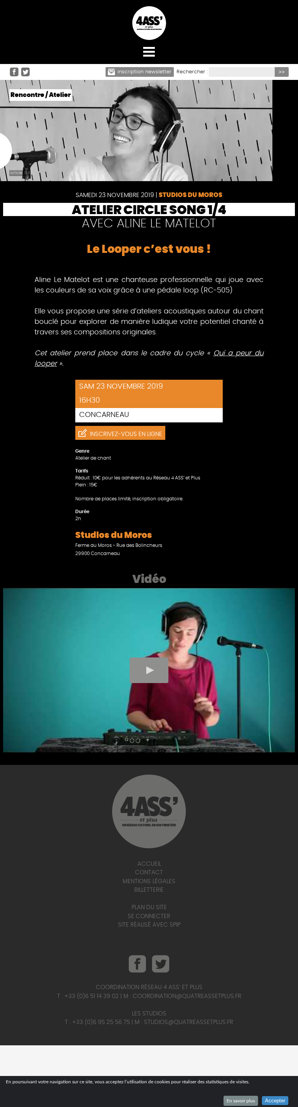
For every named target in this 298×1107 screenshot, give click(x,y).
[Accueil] (149, 23)
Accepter (275, 1101)
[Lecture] (149, 670)
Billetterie (149, 890)
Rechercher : (192, 71)
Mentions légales (149, 881)
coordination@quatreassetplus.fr (187, 996)
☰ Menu (149, 51)
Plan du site (149, 907)
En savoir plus (241, 1100)
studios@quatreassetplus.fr (188, 1022)
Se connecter (149, 916)
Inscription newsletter (145, 71)
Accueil (149, 864)
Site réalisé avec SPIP (149, 925)
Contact (149, 872)
